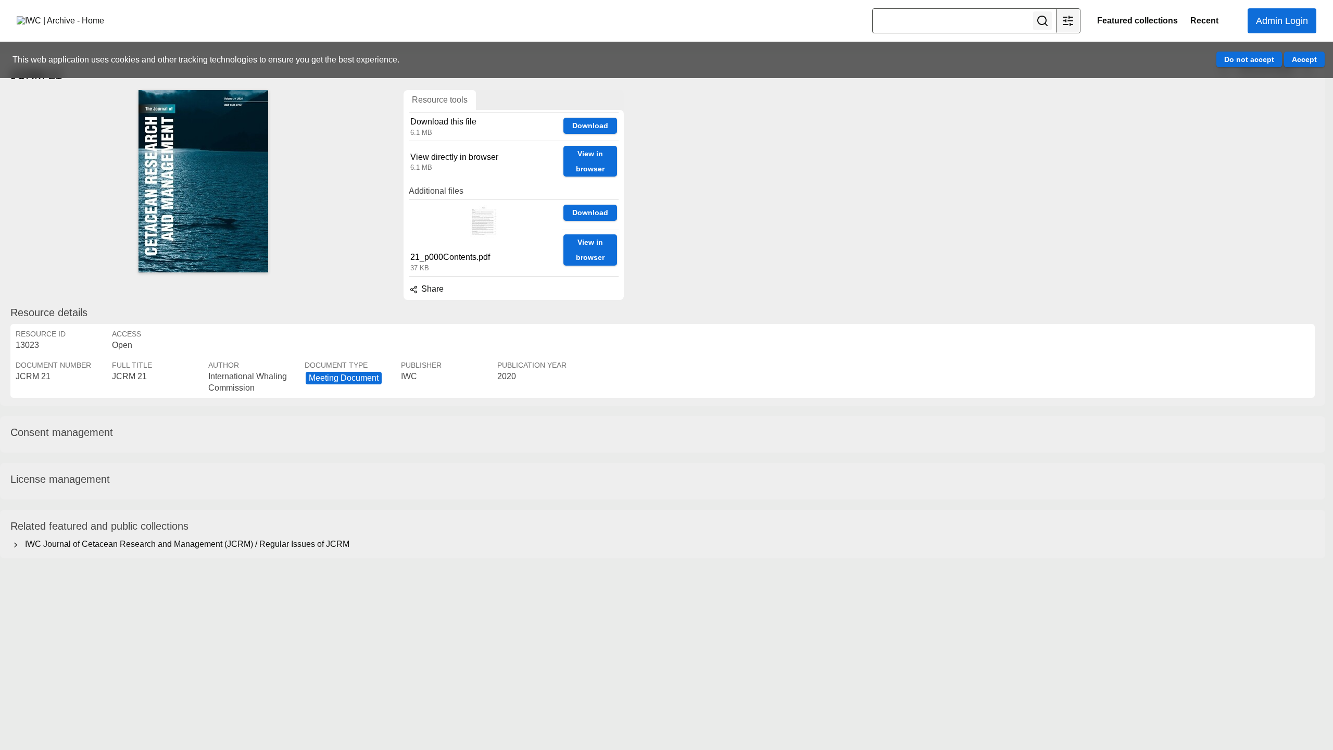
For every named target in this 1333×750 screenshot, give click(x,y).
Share (431, 288)
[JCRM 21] (203, 181)
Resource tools (440, 99)
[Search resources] (1042, 20)
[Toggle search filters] (1068, 21)
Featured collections (1137, 20)
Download (590, 125)
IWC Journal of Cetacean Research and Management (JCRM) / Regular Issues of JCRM (185, 544)
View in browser (590, 161)
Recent (1204, 20)
